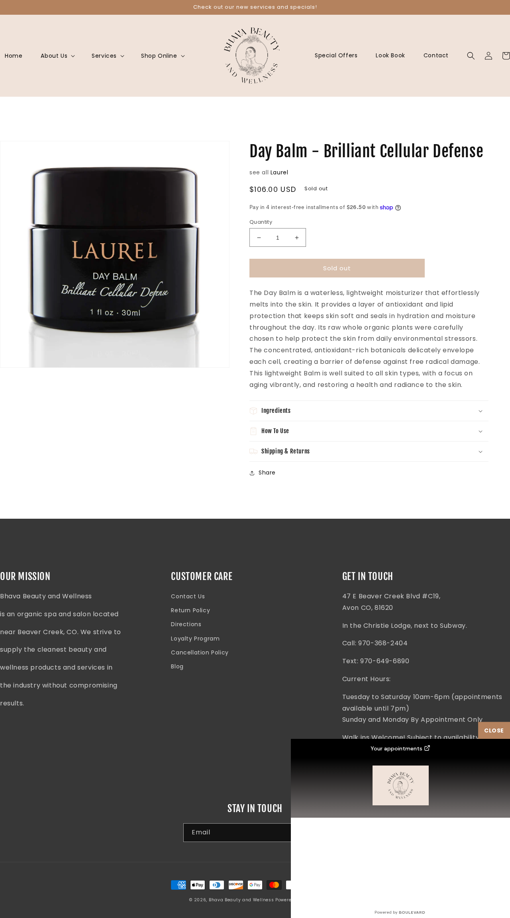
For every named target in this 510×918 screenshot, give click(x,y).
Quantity (260, 222)
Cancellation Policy (199, 652)
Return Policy (190, 610)
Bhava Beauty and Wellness (241, 900)
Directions (186, 624)
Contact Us (188, 596)
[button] (57, 55)
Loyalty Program (195, 639)
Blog (177, 666)
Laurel (279, 172)
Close (494, 730)
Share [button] (267, 473)
